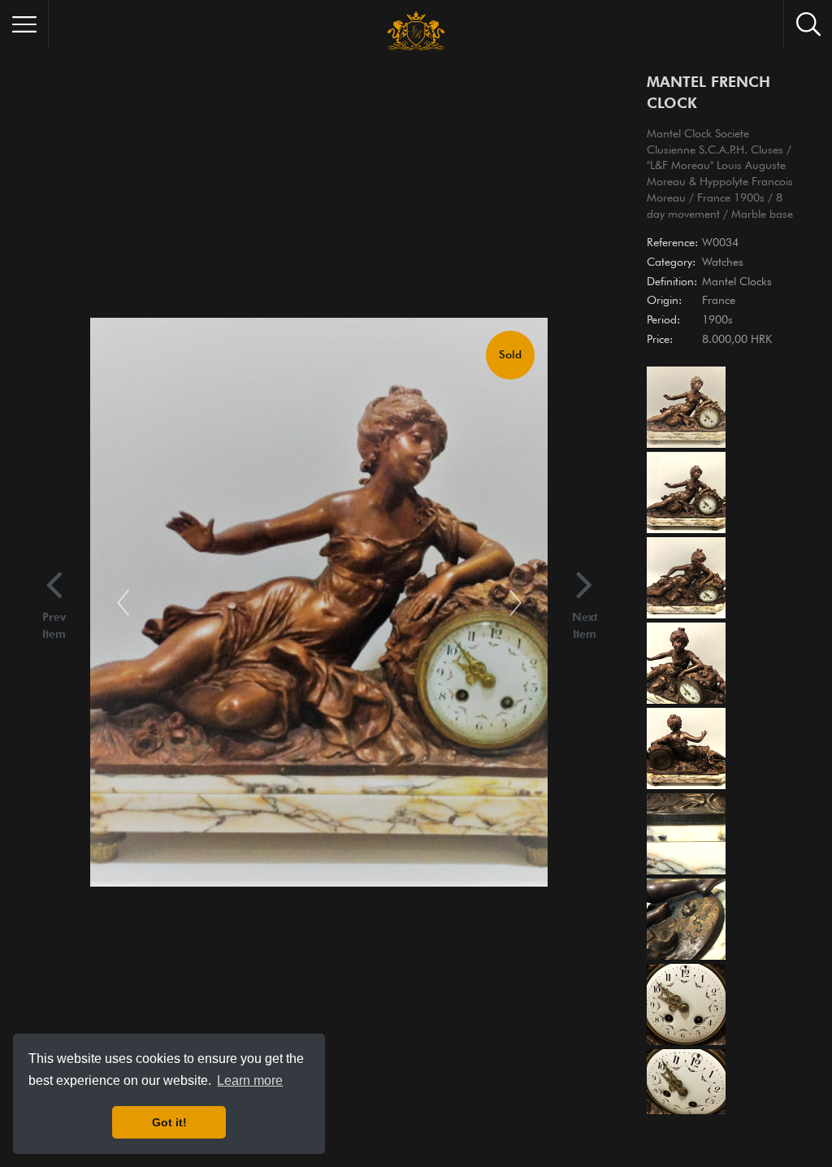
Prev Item (54, 625)
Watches (722, 261)
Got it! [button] (169, 1122)
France (718, 299)
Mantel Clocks (737, 281)
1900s (717, 319)
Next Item (584, 625)
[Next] (515, 602)
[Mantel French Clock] (685, 409)
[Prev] (123, 602)
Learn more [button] (250, 1080)
